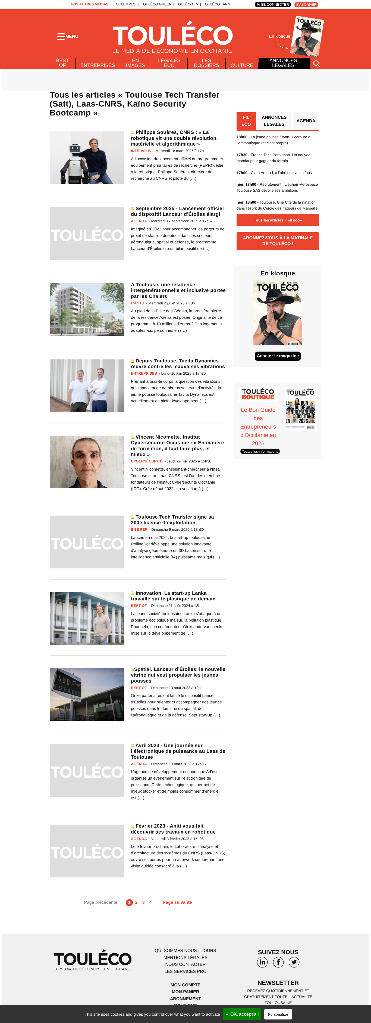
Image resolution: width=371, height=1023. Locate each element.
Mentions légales (185, 958)
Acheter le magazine (278, 356)
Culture (242, 65)
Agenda (306, 121)
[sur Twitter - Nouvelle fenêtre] (294, 964)
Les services (185, 971)
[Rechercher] (316, 63)
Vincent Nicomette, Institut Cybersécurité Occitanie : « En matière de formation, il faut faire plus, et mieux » (177, 445)
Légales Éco (169, 63)
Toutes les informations (260, 451)
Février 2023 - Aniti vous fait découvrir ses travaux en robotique (173, 829)
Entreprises (97, 65)
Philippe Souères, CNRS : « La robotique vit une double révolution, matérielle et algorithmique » (174, 138)
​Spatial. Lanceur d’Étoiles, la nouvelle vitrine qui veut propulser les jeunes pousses (178, 675)
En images (135, 63)
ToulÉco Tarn (216, 4)
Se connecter (275, 4)
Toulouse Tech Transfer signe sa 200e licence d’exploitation (172, 520)
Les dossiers (206, 63)
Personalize (278, 1014)
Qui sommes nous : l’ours (185, 950)
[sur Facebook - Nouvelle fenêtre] (278, 964)
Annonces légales (283, 63)
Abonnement (185, 999)
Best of (62, 63)
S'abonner (306, 4)
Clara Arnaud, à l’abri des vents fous (274, 172)
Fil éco (246, 121)
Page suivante (177, 902)
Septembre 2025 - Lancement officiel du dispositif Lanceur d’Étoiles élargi (177, 211)
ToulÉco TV (187, 4)
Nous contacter (185, 964)
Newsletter (278, 982)
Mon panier (185, 992)
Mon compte (185, 985)
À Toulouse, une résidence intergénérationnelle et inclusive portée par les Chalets (178, 290)
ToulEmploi (125, 4)
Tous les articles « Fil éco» (278, 220)
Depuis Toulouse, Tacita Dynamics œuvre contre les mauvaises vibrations (178, 363)
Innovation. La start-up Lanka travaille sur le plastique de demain (173, 596)
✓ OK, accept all (242, 1014)
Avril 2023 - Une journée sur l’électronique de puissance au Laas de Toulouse (178, 751)
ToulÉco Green (156, 4)
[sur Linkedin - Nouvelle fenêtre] (262, 964)
